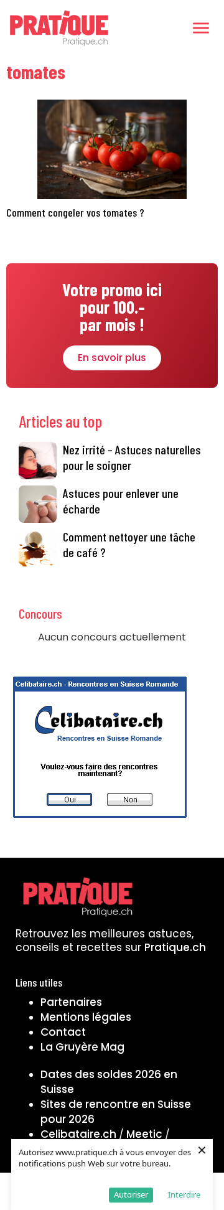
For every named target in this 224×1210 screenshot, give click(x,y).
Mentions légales (85, 1017)
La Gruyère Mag (82, 1046)
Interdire (184, 1194)
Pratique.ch (175, 947)
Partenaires (71, 1002)
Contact (63, 1032)
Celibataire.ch (78, 1134)
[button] (201, 28)
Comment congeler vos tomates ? (75, 212)
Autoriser (131, 1194)
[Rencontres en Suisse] (99, 821)
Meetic (144, 1134)
